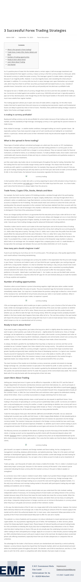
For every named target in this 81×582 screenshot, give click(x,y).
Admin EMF (10, 37)
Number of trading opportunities (18, 57)
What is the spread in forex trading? (19, 49)
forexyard (13, 436)
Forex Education (43, 37)
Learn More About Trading (16, 62)
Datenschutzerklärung (66, 570)
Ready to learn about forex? (17, 59)
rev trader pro (27, 183)
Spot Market (12, 65)
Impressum (61, 566)
